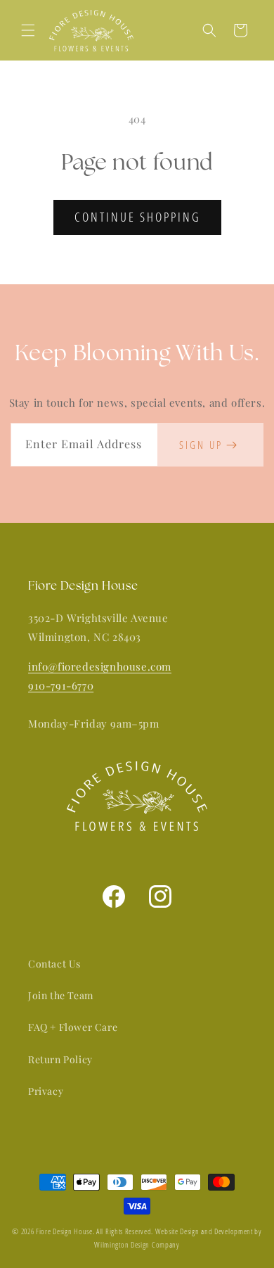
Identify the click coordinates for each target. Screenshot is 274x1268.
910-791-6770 (60, 685)
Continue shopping (137, 216)
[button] (28, 30)
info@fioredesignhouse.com (99, 666)
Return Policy (60, 1059)
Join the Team (60, 995)
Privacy (45, 1091)
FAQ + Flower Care (72, 1027)
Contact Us (54, 963)
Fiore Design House (64, 1231)
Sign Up (201, 445)
